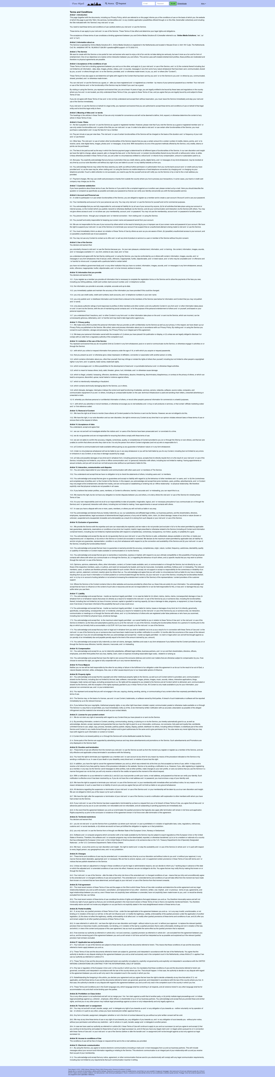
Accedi (173, 3)
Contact (128, 1069)
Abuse (87, 1069)
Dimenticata (182, 3)
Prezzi (97, 1069)
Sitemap (92, 1069)
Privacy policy (108, 1069)
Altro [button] (203, 3)
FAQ (101, 1069)
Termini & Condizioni (119, 1069)
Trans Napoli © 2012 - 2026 (76, 1069)
